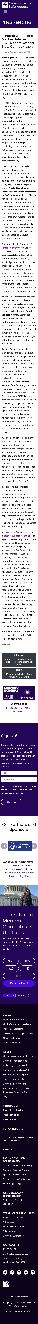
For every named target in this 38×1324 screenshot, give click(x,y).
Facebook (13, 708)
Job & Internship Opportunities (18, 1033)
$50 (11, 961)
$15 (27, 968)
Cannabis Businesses (13, 1235)
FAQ (5, 1096)
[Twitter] (5, 1272)
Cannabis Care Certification (13, 1194)
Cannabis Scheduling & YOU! (17, 1070)
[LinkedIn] (33, 1272)
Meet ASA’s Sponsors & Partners (19, 1024)
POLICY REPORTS (13, 1128)
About (7, 1015)
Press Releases (10, 1119)
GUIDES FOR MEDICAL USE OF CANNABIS (18, 1139)
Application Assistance (14, 1174)
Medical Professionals (13, 1226)
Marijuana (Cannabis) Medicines (19, 1056)
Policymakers (9, 1231)
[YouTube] (26, 1272)
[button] (4, 846)
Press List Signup (11, 1114)
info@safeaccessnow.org (15, 1254)
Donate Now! (19, 983)
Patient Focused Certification (14, 1160)
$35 (27, 961)
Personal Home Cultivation (16, 1079)
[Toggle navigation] (5, 11)
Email (25, 1296)
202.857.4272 (9, 1249)
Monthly (22, 995)
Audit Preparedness (12, 1183)
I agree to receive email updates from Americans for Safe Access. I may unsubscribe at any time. (18, 790)
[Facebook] (12, 1272)
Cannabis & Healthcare (14, 1083)
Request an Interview (13, 1110)
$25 (11, 968)
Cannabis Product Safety (15, 1060)
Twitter (27, 708)
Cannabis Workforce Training (17, 1165)
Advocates (8, 1222)
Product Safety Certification (17, 1179)
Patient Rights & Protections (16, 1065)
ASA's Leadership (11, 1038)
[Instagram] (19, 1272)
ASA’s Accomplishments (15, 1019)
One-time (9, 995)
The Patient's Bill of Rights (15, 1074)
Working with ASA (11, 1042)
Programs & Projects (13, 1028)
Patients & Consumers (14, 1217)
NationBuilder (25, 1311)
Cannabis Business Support (16, 1170)
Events (7, 1149)
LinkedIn (19, 711)
